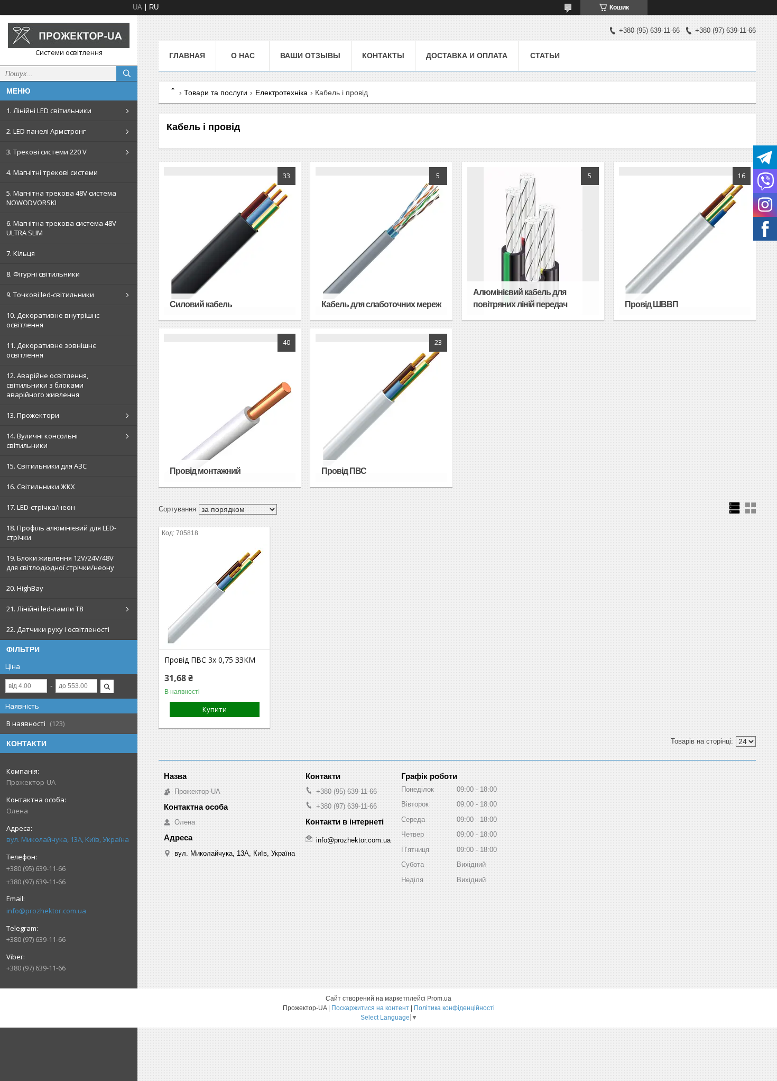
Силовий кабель (201, 304)
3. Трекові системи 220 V (46, 152)
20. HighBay (24, 588)
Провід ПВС (343, 470)
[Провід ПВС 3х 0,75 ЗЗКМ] (214, 596)
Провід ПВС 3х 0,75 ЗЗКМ (209, 660)
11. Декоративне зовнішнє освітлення (51, 350)
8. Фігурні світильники (43, 274)
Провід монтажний (205, 470)
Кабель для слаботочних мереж (381, 304)
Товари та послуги (215, 92)
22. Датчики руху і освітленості (57, 629)
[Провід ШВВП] (684, 241)
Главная (187, 55)
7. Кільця (20, 253)
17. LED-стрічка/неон (40, 507)
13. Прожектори (32, 415)
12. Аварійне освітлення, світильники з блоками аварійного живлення (47, 385)
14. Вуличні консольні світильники (42, 440)
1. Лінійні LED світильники (48, 110)
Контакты (383, 55)
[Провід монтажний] (229, 408)
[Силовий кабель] (229, 241)
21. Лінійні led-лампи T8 (44, 608)
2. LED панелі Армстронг (46, 131)
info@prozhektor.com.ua (46, 910)
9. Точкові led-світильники (50, 294)
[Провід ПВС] (381, 408)
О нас (243, 55)
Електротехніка (281, 92)
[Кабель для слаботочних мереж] (381, 241)
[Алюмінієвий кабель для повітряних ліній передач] (532, 241)
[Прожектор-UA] (69, 35)
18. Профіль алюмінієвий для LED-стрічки (61, 532)
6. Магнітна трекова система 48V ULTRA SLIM (61, 227)
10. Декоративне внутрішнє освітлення (52, 319)
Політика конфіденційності (454, 1008)
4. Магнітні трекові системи (52, 172)
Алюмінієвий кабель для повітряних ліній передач (520, 298)
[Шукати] (126, 73)
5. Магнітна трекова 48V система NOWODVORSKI (61, 197)
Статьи (545, 55)
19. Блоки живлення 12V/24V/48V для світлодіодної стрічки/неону (60, 562)
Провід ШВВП (651, 304)
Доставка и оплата (466, 55)
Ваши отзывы (310, 55)
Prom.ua (439, 998)
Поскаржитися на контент (370, 1008)
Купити (214, 709)
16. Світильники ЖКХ (40, 486)
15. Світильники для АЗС (46, 466)
